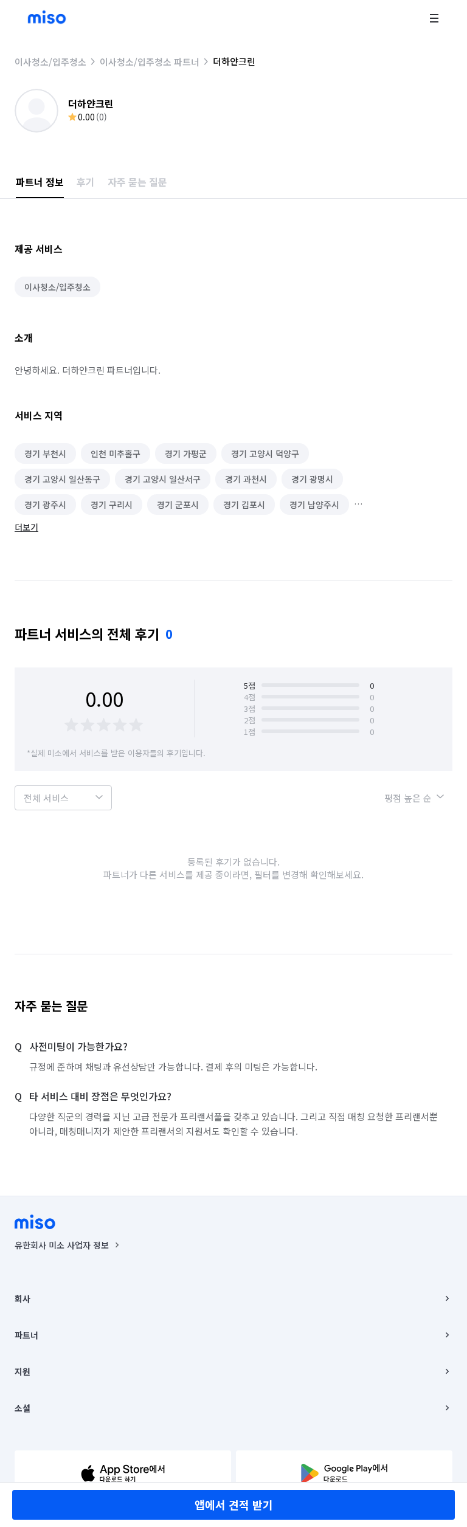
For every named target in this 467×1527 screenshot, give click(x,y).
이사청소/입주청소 (50, 61)
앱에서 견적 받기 (234, 1504)
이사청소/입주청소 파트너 (149, 61)
